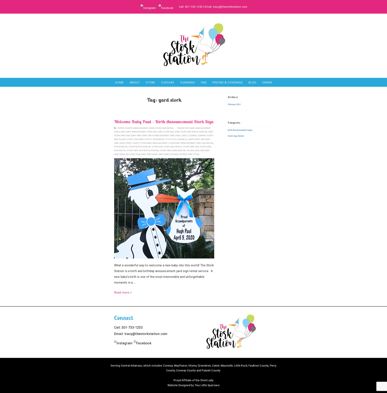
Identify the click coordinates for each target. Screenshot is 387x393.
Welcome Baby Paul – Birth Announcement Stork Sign (163, 121)
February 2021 (234, 104)
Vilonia (190, 150)
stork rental (121, 147)
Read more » (123, 292)
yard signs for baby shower (172, 154)
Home (119, 82)
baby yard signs (139, 136)
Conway (193, 136)
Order (267, 82)
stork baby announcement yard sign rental (191, 143)
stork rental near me (140, 147)
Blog (252, 82)
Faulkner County (143, 139)
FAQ (204, 82)
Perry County (133, 143)
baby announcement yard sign (141, 132)
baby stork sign (166, 132)
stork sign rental (173, 147)
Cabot (185, 136)
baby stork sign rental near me (191, 132)
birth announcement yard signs (164, 136)
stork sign (157, 147)
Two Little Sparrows (207, 385)
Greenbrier (158, 139)
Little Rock (171, 139)
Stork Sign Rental (164, 128)
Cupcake (167, 82)
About (135, 82)
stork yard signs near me (173, 150)
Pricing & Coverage (227, 82)
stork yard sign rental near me (143, 150)
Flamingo (187, 82)
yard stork (193, 154)
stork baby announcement (153, 143)
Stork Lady (206, 380)
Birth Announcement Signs (140, 128)
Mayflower (194, 139)
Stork (150, 82)
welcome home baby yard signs (141, 154)
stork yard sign (191, 147)
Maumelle (182, 139)
